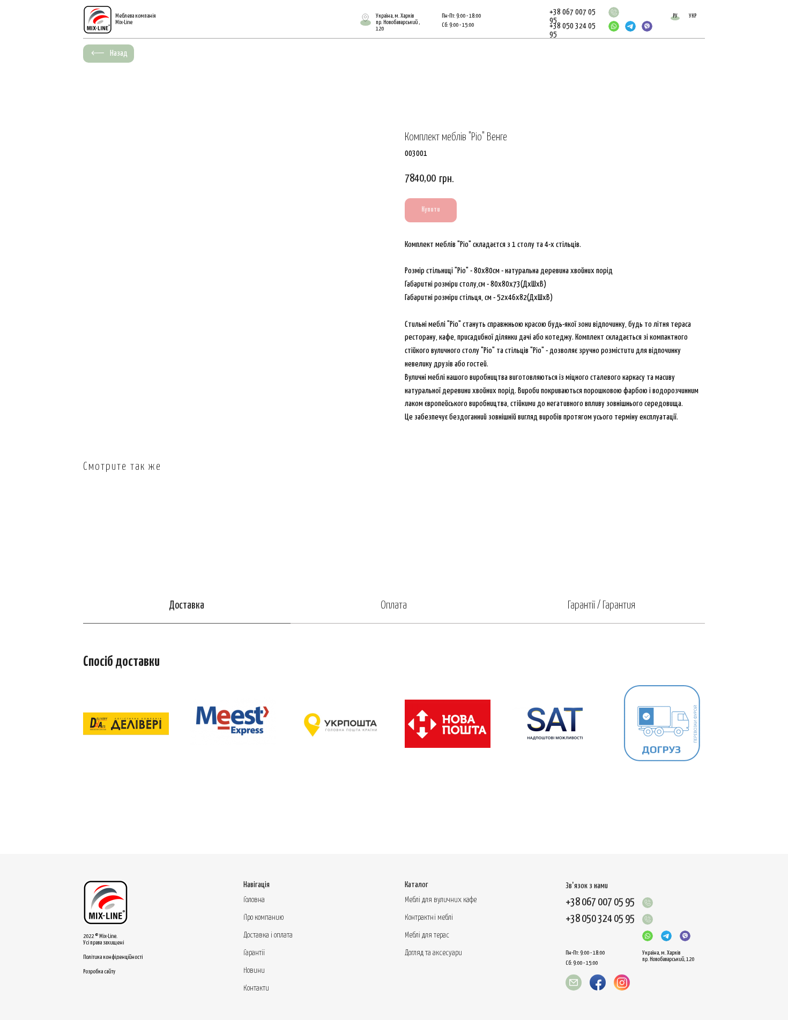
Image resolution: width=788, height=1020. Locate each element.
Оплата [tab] (394, 606)
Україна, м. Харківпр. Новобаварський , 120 (398, 22)
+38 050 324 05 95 (600, 919)
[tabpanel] (394, 739)
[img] (613, 12)
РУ (675, 16)
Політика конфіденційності (113, 957)
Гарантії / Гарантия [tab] (601, 606)
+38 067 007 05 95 (600, 902)
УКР (692, 16)
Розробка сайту (99, 971)
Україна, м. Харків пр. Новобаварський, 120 (668, 956)
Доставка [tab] (186, 606)
